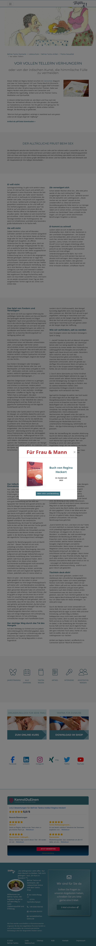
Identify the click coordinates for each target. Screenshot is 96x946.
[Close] (74, 452)
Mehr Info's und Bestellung (48, 493)
